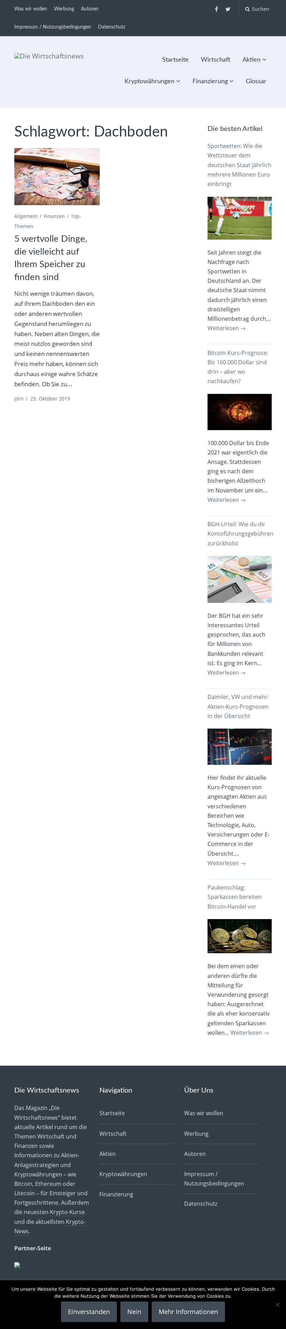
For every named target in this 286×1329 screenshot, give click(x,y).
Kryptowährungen (149, 81)
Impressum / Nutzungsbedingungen (52, 27)
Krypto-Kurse (67, 1212)
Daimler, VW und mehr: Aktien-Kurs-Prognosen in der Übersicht (238, 706)
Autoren (89, 9)
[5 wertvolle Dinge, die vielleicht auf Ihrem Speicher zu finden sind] (57, 176)
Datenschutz (111, 27)
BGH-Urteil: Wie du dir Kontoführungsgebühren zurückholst (240, 533)
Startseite (175, 60)
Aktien (251, 60)
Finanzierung (210, 81)
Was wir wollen (30, 9)
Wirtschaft (215, 60)
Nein (134, 1311)
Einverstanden (89, 1311)
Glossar (256, 81)
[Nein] (277, 1304)
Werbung (64, 9)
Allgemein (26, 216)
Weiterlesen (227, 328)
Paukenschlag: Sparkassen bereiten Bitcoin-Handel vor (235, 897)
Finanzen (54, 216)
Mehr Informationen (188, 1311)
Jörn (19, 398)
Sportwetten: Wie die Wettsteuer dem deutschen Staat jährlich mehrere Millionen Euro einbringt (239, 165)
